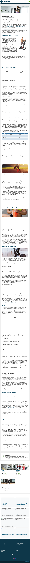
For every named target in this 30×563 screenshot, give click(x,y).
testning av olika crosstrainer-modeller (9, 29)
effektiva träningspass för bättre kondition (10, 302)
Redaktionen (7, 455)
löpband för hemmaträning (9, 26)
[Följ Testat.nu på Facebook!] (16, 559)
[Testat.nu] (5, 1)
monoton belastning (17, 177)
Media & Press (19, 544)
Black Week (18, 550)
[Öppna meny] (1, 3)
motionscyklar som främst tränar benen (20, 26)
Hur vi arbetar (3, 543)
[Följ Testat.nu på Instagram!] (14, 559)
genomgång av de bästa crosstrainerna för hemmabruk (11, 441)
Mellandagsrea (19, 551)
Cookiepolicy (3, 551)
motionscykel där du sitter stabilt (11, 407)
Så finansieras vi (3, 550)
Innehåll (27, 561)
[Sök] (29, 1)
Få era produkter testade (20, 543)
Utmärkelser (3, 544)
